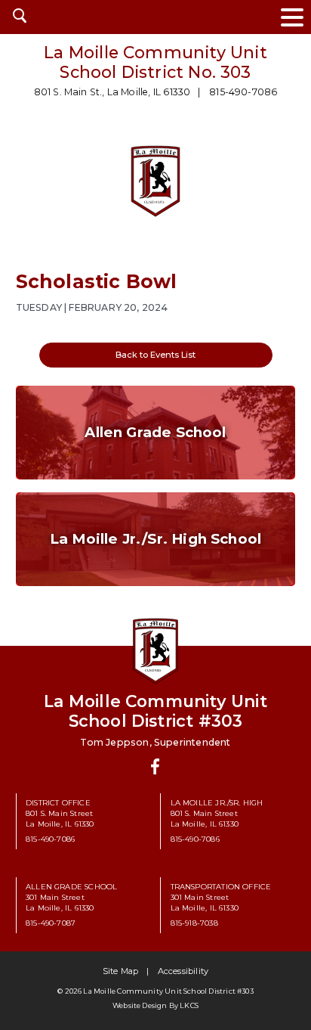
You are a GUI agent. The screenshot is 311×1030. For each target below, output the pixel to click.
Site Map (120, 971)
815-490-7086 (243, 92)
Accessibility (183, 971)
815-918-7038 (194, 922)
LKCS (189, 1005)
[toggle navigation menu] (292, 17)
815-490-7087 (50, 922)
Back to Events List (155, 354)
